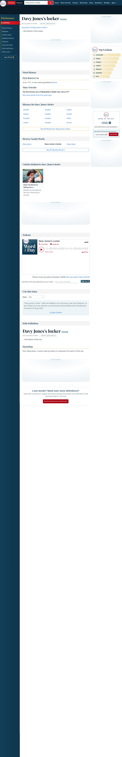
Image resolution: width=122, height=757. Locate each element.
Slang (91, 2)
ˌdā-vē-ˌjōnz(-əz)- (47, 23)
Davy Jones (27, 144)
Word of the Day (66, 2)
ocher (69, 118)
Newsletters (98, 2)
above (54, 82)
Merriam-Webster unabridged (55, 401)
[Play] (41, 249)
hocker (69, 114)
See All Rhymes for (55, 129)
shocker (48, 122)
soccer (69, 122)
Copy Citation (56, 312)
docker (26, 114)
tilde (105, 123)
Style (25, 297)
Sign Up (84, 281)
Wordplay (107, 2)
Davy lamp (71, 144)
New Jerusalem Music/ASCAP (78, 277)
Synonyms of (34, 27)
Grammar (75, 2)
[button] (114, 2)
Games (57, 2)
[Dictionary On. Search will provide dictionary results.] (15, 3)
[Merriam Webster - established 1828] (3, 2)
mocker (48, 118)
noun (63, 19)
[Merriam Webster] (106, 114)
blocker (26, 110)
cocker (69, 110)
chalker (48, 110)
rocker (25, 122)
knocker (26, 118)
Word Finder (83, 2)
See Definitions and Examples (105, 127)
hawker (48, 114)
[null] (110, 123)
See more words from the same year (37, 95)
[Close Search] (45, 3)
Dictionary (8, 18)
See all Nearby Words (55, 150)
